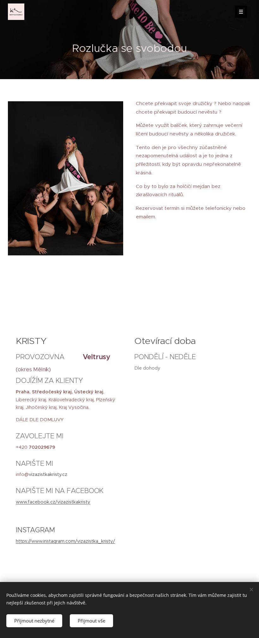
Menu (241, 12)
